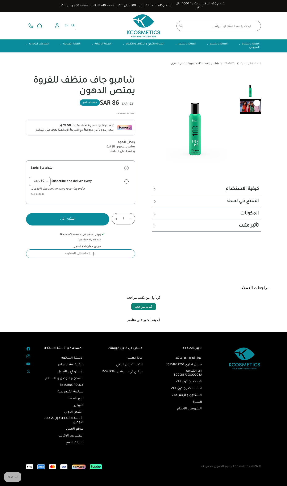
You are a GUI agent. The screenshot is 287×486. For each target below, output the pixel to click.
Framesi (229, 64)
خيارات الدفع (74, 442)
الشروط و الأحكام (189, 409)
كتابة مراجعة (143, 306)
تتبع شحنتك (75, 398)
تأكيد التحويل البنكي (129, 365)
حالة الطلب (135, 358)
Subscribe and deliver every (71, 181)
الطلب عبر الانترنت (70, 436)
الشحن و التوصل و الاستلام (64, 378)
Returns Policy (71, 385)
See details (37, 194)
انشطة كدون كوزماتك (186, 388)
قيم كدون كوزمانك (189, 382)
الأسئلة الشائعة (72, 358)
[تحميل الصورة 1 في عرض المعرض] (250, 89)
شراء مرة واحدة (41, 168)
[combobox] (219, 26)
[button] (39, 25)
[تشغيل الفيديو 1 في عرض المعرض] (250, 106)
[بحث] (181, 25)
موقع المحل (74, 429)
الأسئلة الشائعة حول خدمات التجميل (63, 420)
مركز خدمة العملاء (70, 365)
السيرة (197, 402)
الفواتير (79, 405)
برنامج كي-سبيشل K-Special (122, 372)
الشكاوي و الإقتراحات (187, 395)
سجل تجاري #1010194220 (184, 365)
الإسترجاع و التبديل (70, 372)
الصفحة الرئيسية (251, 64)
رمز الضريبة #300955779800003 (188, 373)
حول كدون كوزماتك (188, 358)
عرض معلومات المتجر (87, 246)
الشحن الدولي (73, 412)
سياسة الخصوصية (70, 392)
